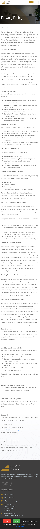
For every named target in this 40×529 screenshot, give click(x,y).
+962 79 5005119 (9, 498)
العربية (31, 2)
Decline (7, 521)
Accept (17, 521)
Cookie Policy (20, 526)
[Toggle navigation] (36, 2)
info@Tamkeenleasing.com (13, 429)
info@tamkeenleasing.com (11, 501)
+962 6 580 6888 (9, 494)
